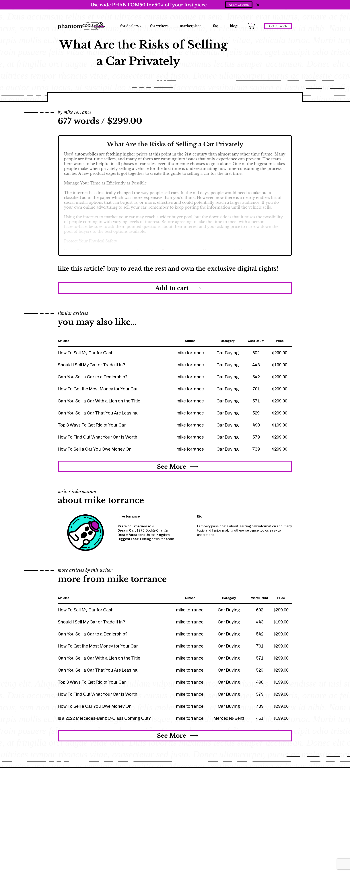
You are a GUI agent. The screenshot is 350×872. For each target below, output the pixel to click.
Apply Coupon (239, 4)
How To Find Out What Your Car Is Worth (97, 437)
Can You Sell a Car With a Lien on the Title (99, 401)
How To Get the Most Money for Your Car (98, 389)
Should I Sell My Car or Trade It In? (91, 365)
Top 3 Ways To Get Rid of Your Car (92, 425)
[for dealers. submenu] (141, 26)
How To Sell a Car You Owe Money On (94, 449)
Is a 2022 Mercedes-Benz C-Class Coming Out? (104, 718)
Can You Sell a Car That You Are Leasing (98, 413)
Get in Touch (278, 26)
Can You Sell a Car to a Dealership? (93, 377)
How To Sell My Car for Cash (86, 352)
